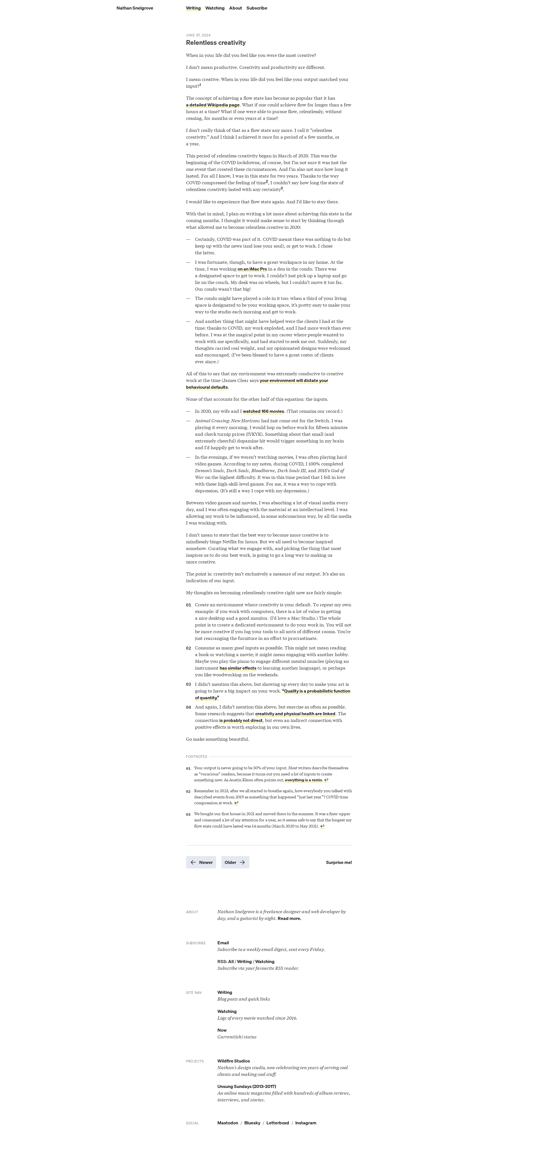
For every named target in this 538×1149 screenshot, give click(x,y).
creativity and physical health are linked (295, 713)
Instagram (305, 1123)
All (231, 961)
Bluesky (252, 1123)
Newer (206, 862)
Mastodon (227, 1123)
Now (222, 1030)
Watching (215, 8)
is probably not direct (241, 720)
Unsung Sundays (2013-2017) (246, 1086)
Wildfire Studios (233, 1061)
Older (230, 862)
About (235, 8)
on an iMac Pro (252, 269)
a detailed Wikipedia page (213, 105)
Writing (193, 8)
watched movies (263, 411)
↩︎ (326, 779)
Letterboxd (277, 1123)
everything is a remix (303, 779)
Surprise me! (339, 862)
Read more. (289, 918)
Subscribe (257, 8)
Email (223, 943)
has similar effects (238, 668)
